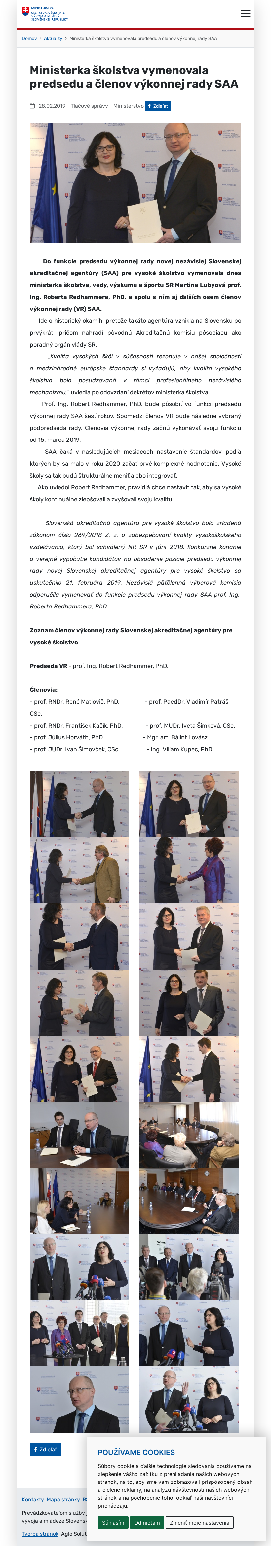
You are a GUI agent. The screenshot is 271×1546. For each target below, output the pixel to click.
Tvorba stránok (40, 1534)
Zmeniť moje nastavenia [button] (199, 1522)
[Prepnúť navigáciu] (245, 14)
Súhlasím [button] (113, 1522)
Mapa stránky (63, 1499)
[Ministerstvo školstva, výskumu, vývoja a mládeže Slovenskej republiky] (45, 14)
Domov (29, 38)
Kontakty (33, 1499)
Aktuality (53, 38)
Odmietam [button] (147, 1522)
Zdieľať (162, 106)
